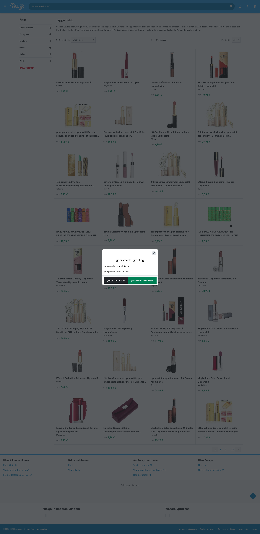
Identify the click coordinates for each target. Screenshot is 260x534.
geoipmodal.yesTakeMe (142, 280)
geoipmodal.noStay (116, 280)
